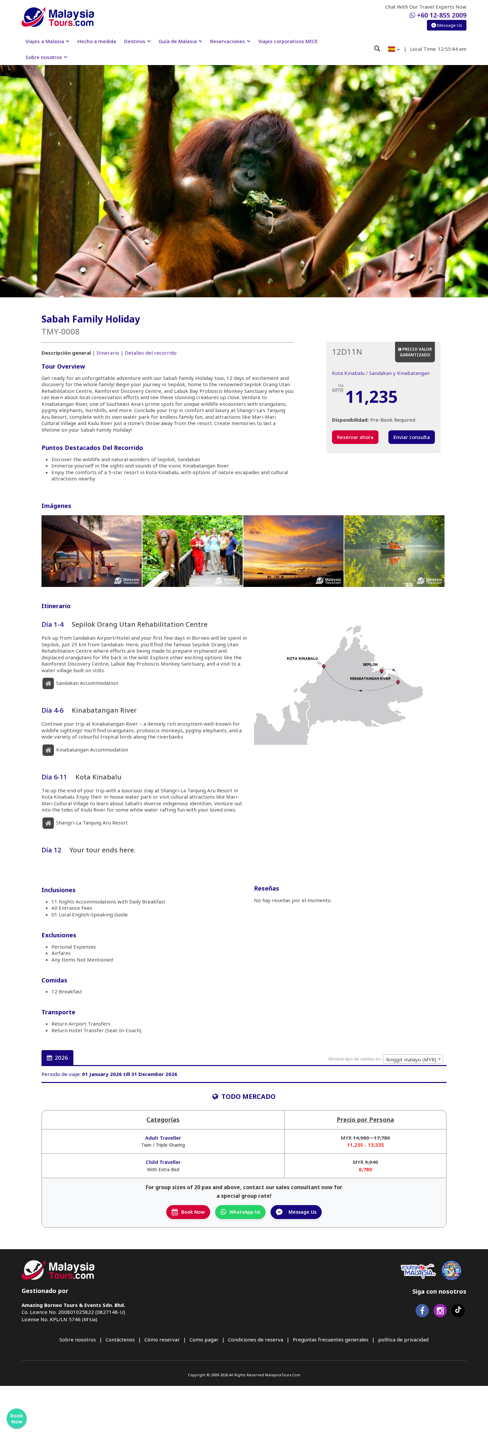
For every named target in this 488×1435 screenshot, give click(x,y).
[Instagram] (440, 1312)
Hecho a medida (96, 41)
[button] (394, 49)
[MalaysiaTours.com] (58, 17)
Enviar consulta (411, 437)
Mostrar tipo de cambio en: (355, 1059)
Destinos (134, 41)
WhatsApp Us (244, 1212)
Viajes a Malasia (45, 41)
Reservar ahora (355, 437)
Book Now (193, 1212)
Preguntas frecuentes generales (330, 1339)
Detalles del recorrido (151, 352)
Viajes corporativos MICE (288, 41)
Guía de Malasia (178, 41)
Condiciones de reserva (255, 1339)
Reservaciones (227, 41)
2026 (60, 1057)
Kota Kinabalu (348, 373)
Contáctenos (120, 1339)
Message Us (449, 25)
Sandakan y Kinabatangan (399, 373)
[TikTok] (458, 1312)
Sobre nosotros (44, 57)
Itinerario (108, 352)
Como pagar (204, 1339)
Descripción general (66, 352)
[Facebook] (422, 1312)
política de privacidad (403, 1339)
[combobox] (413, 1059)
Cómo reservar (162, 1339)
